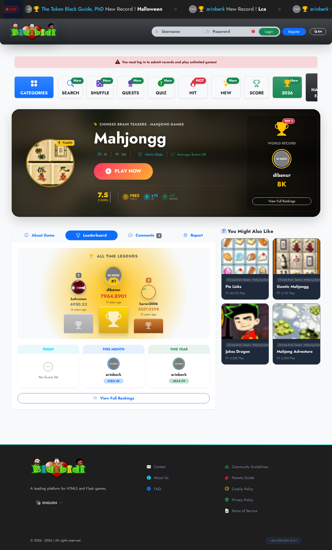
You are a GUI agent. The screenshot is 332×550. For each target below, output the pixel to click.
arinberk (215, 9)
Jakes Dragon (238, 351)
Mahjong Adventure (295, 351)
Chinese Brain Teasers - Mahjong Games (141, 124)
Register (294, 31)
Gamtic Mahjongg (293, 286)
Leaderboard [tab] (94, 235)
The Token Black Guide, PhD (73, 9)
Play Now (127, 171)
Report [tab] (196, 235)
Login (269, 31)
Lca (262, 9)
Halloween (149, 9)
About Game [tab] (42, 235)
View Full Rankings (281, 201)
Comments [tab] (147, 235)
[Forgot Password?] (253, 31)
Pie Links (233, 286)
